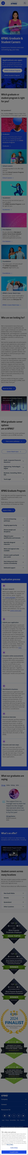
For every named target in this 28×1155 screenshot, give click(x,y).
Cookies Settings (14, 1147)
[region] (14, 1141)
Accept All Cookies (14, 1152)
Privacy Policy (10, 1144)
